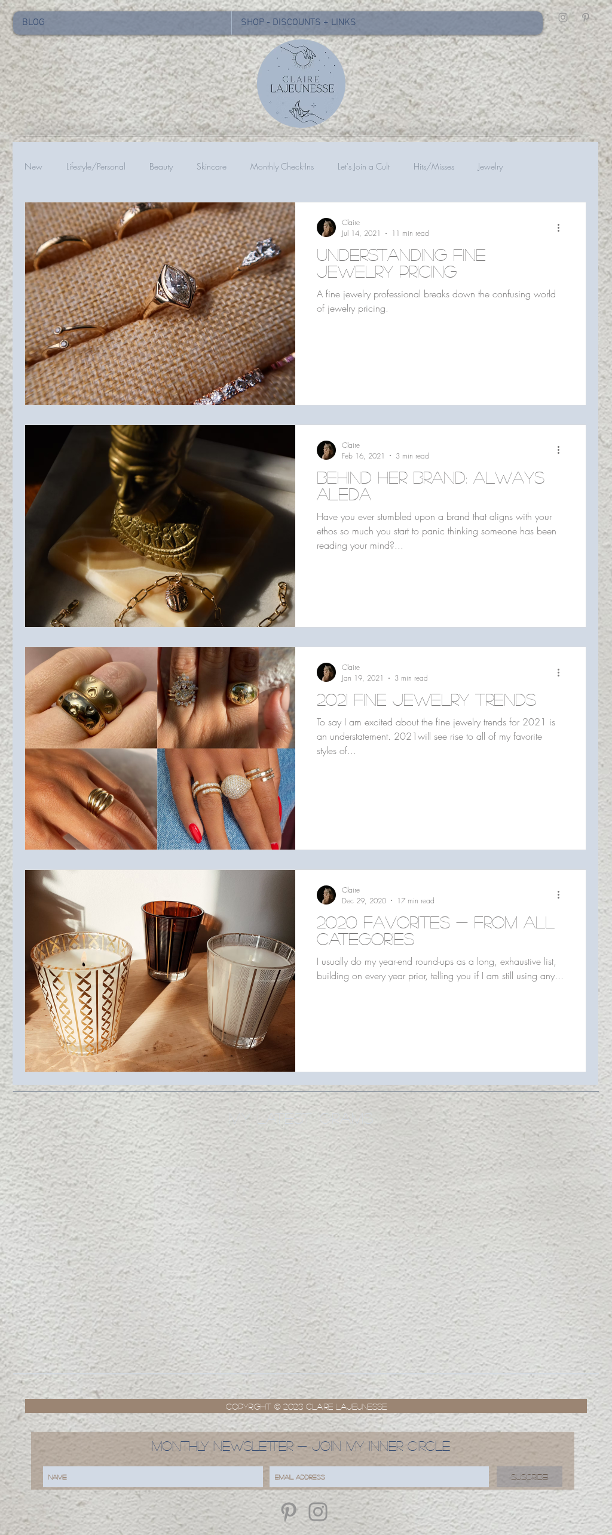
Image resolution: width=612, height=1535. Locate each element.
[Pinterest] (288, 1511)
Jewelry (490, 166)
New (33, 166)
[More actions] (562, 227)
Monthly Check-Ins (282, 166)
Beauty (161, 166)
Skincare (212, 166)
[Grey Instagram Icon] (563, 17)
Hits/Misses (434, 166)
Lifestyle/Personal (96, 166)
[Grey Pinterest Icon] (586, 17)
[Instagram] (318, 1511)
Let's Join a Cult (364, 166)
